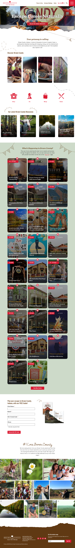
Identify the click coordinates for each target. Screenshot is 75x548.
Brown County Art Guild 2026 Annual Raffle (36, 178)
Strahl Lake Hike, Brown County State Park (16, 229)
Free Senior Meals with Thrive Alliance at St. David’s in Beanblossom (36, 228)
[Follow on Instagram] (38, 538)
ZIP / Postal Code (13, 416)
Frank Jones (13, 381)
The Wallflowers (34, 356)
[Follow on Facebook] (40, 538)
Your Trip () (61, 3)
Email (10, 411)
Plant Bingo (32, 381)
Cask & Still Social (55, 179)
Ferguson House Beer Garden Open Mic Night (16, 305)
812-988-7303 (25, 540)
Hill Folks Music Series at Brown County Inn (57, 305)
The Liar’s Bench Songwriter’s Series (15, 330)
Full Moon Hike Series (56, 356)
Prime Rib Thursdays (35, 306)
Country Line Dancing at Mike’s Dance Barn (57, 229)
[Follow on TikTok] (43, 538)
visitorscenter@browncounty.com (28, 539)
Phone (9, 422)
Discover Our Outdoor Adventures (37, 24)
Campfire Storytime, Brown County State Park (57, 330)
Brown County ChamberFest (13, 178)
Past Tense (32, 331)
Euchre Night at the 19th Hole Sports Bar (16, 254)
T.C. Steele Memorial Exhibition (56, 203)
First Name (11, 406)
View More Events (37, 388)
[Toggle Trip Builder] (17, 158)
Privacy (5, 544)
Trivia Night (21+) (14, 280)
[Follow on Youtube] (45, 538)
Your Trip (47, 154)
